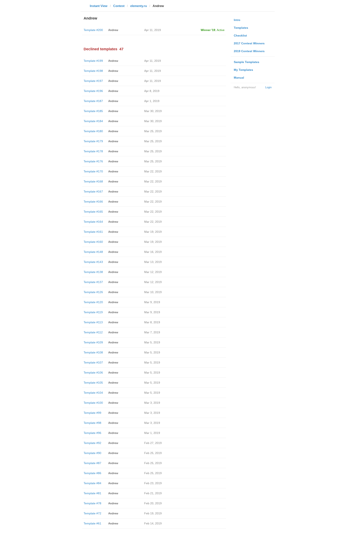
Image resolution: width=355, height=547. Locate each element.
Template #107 (93, 362)
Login (268, 87)
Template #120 (93, 302)
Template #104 (93, 392)
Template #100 (93, 402)
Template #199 (93, 60)
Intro (237, 20)
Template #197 (93, 81)
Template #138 (93, 272)
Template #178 (93, 151)
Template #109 (93, 342)
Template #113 (93, 322)
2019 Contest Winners (249, 51)
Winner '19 (208, 30)
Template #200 (93, 30)
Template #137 (93, 282)
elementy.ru (138, 6)
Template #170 (93, 171)
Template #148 (93, 251)
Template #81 (92, 493)
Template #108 (93, 352)
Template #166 (93, 201)
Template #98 (92, 422)
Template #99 (92, 412)
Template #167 (93, 191)
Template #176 (93, 161)
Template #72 (92, 513)
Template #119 (93, 312)
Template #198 (93, 70)
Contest (118, 6)
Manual (239, 77)
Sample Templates (246, 62)
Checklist (240, 35)
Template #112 (93, 332)
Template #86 (92, 473)
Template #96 (92, 433)
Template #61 (92, 523)
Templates (241, 27)
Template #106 (93, 372)
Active (221, 30)
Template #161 (93, 231)
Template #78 (92, 503)
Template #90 (92, 453)
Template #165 (93, 211)
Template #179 (93, 141)
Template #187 (93, 101)
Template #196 (93, 91)
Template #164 (93, 221)
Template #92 (92, 443)
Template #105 (93, 382)
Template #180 (93, 131)
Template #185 (93, 111)
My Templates (243, 69)
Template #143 (93, 262)
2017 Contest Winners (249, 43)
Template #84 (92, 483)
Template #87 (92, 463)
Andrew (113, 30)
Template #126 (93, 292)
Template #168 (93, 181)
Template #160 (93, 241)
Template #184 (93, 121)
